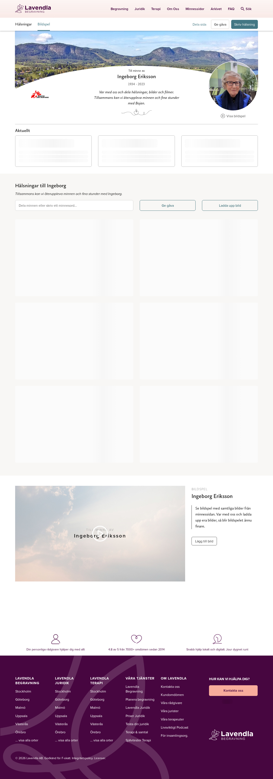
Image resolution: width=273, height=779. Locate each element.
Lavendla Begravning (27, 680)
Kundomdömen (172, 694)
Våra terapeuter (172, 719)
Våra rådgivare (171, 702)
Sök (248, 8)
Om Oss (173, 8)
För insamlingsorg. (174, 735)
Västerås (21, 724)
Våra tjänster (140, 678)
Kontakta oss (170, 686)
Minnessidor (195, 8)
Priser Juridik (135, 715)
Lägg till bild (204, 541)
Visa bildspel (235, 116)
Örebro (20, 732)
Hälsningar (23, 24)
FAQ (231, 8)
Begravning (119, 8)
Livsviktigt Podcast (174, 727)
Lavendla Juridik (64, 680)
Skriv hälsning (244, 24)
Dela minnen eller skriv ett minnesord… (48, 205)
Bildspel (44, 24)
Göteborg (22, 699)
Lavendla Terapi (99, 680)
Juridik (140, 8)
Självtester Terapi (138, 740)
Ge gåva (220, 24)
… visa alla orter (26, 740)
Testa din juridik (137, 724)
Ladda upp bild (230, 205)
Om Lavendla (174, 678)
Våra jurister (170, 711)
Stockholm (23, 691)
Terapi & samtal (137, 732)
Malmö (20, 707)
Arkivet (216, 8)
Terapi (156, 8)
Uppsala (21, 715)
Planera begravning (140, 699)
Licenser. (100, 758)
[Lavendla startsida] (35, 9)
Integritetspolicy (82, 758)
